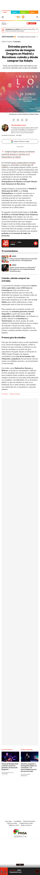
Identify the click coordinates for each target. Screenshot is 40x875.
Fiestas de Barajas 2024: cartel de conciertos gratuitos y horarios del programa (10, 766)
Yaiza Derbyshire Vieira (18, 125)
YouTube (16, 783)
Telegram (26, 120)
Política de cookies (12, 823)
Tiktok (12, 783)
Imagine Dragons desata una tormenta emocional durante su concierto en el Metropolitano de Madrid (18, 154)
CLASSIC (14, 12)
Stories (31, 783)
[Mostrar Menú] (3, 17)
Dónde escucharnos (26, 825)
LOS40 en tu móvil (14, 825)
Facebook (13, 120)
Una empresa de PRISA (20, 831)
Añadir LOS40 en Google (21, 141)
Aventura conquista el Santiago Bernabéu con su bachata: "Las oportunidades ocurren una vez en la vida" (29, 767)
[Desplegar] (20, 865)
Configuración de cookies (26, 823)
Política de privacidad (29, 821)
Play (37, 871)
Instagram (8, 783)
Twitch (27, 783)
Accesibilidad (17, 821)
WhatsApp (22, 120)
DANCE (23, 12)
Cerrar (37, 29)
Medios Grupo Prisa (20, 836)
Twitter (18, 120)
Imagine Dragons (15, 394)
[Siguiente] (37, 37)
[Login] (37, 17)
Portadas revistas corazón (27, 37)
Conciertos (17, 41)
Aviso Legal (8, 821)
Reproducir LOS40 (36, 243)
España (4, 24)
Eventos (9, 41)
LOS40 (5, 12)
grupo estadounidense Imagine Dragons (19, 164)
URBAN (32, 12)
